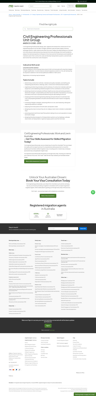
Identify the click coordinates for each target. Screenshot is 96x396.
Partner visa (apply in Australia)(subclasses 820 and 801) (46, 247)
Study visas (47, 10)
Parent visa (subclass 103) (40, 261)
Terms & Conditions (77, 344)
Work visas (17, 10)
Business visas (40, 10)
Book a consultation (81, 5)
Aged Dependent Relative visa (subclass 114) (45, 286)
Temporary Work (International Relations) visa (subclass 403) (19, 299)
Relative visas (38, 284)
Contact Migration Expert (62, 340)
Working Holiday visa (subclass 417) (17, 246)
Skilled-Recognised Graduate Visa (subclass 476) (20, 255)
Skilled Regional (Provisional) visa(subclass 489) (19, 272)
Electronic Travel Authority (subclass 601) (70, 248)
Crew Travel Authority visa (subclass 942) (70, 289)
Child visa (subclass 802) (40, 279)
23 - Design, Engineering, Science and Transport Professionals (45, 14)
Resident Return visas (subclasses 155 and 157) (71, 298)
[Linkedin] (20, 379)
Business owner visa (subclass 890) (69, 264)
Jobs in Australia (71, 10)
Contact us (78, 10)
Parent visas (38, 254)
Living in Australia (63, 10)
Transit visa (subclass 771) (66, 250)
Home (10, 14)
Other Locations (44, 347)
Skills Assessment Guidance (31, 361)
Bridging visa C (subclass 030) (68, 280)
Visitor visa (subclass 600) (67, 246)
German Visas (44, 357)
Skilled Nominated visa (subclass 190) (17, 264)
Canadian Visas (44, 353)
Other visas (63, 277)
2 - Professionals (25, 14)
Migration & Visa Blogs (30, 350)
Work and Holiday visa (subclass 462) (17, 243)
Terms (94, 386)
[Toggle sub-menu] (20, 240)
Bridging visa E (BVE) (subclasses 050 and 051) (71, 287)
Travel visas (33, 10)
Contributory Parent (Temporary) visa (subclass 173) (46, 263)
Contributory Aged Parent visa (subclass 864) (45, 270)
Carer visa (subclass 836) (40, 303)
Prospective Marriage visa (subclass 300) (44, 251)
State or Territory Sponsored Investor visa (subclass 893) (72, 273)
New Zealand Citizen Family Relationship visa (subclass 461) (47, 292)
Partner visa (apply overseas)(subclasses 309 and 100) (47, 249)
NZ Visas (43, 355)
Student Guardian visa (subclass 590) (17, 311)
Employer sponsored (13, 277)
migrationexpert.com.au (30, 337)
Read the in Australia (48, 1)
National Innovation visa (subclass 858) (17, 274)
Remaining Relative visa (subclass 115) (43, 301)
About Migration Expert (30, 344)
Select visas (71, 5)
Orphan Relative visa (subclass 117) (42, 294)
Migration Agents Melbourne (31, 363)
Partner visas (38, 243)
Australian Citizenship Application (68, 309)
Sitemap (75, 340)
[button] (92, 386)
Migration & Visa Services (30, 346)
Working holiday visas (25, 10)
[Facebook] (13, 379)
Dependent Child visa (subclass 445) (43, 281)
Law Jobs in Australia (77, 351)
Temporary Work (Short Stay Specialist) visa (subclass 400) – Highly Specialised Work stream (21, 287)
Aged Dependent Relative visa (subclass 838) (45, 289)
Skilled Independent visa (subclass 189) (17, 262)
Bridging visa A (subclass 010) (67, 285)
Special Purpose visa (65, 300)
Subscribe (83, 228)
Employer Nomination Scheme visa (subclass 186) (20, 283)
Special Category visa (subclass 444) (69, 305)
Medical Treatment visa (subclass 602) (69, 296)
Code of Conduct (77, 346)
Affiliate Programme (29, 352)
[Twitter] (17, 379)
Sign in (48, 325)
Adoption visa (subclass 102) (41, 275)
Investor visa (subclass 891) (67, 266)
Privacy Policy (76, 342)
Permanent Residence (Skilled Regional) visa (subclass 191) (21, 269)
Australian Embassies (46, 344)
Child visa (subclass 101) (40, 277)
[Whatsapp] (23, 379)
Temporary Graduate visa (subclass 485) (18, 257)
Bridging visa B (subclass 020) (68, 282)
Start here (52, 330)
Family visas (11, 10)
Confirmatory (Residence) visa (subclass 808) (71, 302)
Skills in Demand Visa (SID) (15, 279)
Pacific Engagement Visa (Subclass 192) (70, 307)
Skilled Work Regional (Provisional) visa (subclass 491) (21, 266)
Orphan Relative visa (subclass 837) (43, 297)
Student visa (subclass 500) (15, 309)
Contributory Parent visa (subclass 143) (43, 256)
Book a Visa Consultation (48, 195)
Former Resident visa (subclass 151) (69, 291)
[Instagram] (10, 379)
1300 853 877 (83, 1)
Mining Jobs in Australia (78, 353)
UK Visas (43, 349)
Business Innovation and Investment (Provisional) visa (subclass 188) (73, 262)
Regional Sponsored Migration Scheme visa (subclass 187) (21, 293)
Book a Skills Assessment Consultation (36, 161)
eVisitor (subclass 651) (66, 243)
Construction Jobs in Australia (79, 359)
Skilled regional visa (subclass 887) (16, 259)
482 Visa (11, 281)
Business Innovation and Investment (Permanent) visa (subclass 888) (73, 258)
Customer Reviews (29, 348)
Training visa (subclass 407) (15, 296)
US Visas (43, 351)
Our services (84, 10)
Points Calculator (54, 10)
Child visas (37, 272)
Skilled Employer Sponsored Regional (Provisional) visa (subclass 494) (20, 290)
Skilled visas (11, 253)
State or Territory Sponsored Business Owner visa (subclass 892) (72, 269)
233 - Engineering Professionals (68, 14)
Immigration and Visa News (31, 365)
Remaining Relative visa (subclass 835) (43, 299)
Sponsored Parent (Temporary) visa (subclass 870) (46, 265)
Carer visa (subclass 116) (40, 305)
